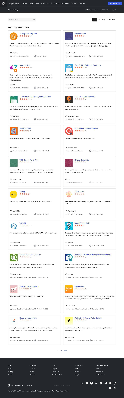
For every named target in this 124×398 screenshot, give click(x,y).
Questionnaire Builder (28, 318)
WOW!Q (22, 223)
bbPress (99, 372)
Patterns (32, 375)
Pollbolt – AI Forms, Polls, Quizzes (88, 318)
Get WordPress (115, 3)
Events (76, 369)
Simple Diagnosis (82, 160)
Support (54, 369)
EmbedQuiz (79, 286)
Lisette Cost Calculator (29, 286)
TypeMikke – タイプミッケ (30, 255)
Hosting (10, 372)
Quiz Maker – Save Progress (86, 128)
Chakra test (79, 192)
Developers (55, 372)
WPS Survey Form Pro (28, 160)
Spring (22, 192)
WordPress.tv (57, 375)
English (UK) (29, 385)
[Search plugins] (34, 19)
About (10, 365)
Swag (76, 375)
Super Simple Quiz (82, 223)
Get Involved (78, 365)
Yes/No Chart (80, 34)
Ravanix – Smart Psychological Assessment (93, 255)
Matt (98, 369)
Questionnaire (25, 128)
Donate (77, 372)
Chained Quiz (24, 65)
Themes (32, 369)
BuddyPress (100, 375)
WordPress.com (102, 365)
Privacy (10, 375)
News (9, 369)
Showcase (33, 365)
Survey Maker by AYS (28, 34)
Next (65, 350)
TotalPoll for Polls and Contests (88, 65)
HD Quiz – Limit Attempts (85, 97)
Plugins (32, 372)
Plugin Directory (13, 10)
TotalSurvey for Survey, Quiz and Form (35, 97)
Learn (54, 365)
